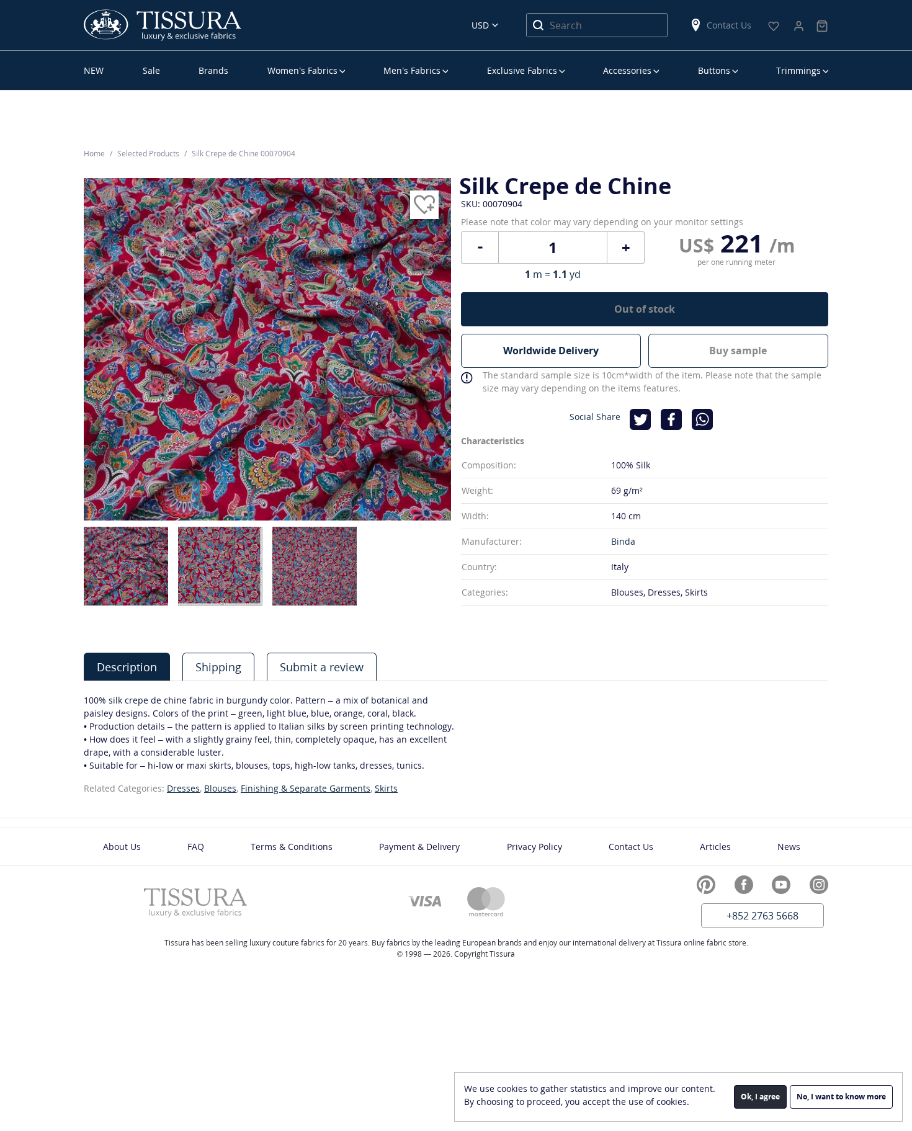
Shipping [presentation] (218, 666)
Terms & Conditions (292, 846)
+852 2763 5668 (762, 916)
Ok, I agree (760, 1096)
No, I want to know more (841, 1096)
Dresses (183, 788)
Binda (623, 541)
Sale (151, 70)
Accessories (627, 70)
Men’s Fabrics (411, 70)
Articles (715, 846)
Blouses (220, 788)
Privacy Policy (534, 846)
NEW (94, 70)
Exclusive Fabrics (522, 70)
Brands (213, 70)
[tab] (127, 667)
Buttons (714, 70)
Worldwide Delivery (551, 350)
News (788, 846)
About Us (122, 846)
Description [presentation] (127, 666)
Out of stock (644, 309)
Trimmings (798, 70)
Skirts (386, 788)
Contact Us (729, 25)
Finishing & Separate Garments (305, 788)
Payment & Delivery (419, 846)
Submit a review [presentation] (322, 666)
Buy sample (738, 350)
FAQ (195, 846)
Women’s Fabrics (302, 70)
